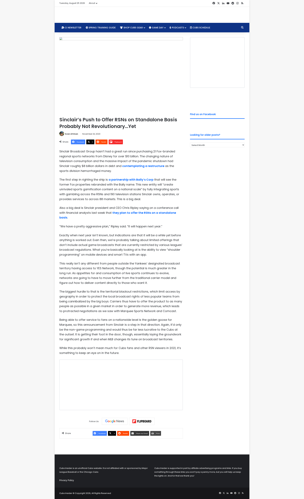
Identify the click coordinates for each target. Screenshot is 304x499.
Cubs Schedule (201, 27)
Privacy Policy (66, 480)
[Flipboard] (142, 421)
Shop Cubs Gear (133, 27)
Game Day (157, 27)
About (92, 3)
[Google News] (114, 421)
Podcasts (177, 27)
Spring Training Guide (102, 27)
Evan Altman (71, 134)
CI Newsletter (72, 27)
